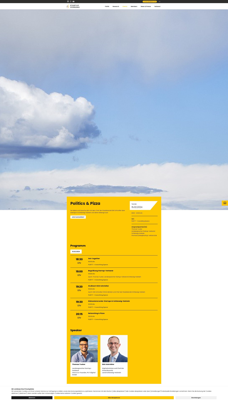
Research (116, 6)
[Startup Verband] (82, 6)
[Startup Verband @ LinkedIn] (68, 1)
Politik (107, 6)
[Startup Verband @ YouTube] (73, 1)
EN (159, 1)
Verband (157, 6)
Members (134, 6)
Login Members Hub (149, 1)
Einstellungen (196, 398)
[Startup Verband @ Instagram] (70, 1)
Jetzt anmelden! (78, 217)
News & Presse (146, 6)
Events (125, 6)
